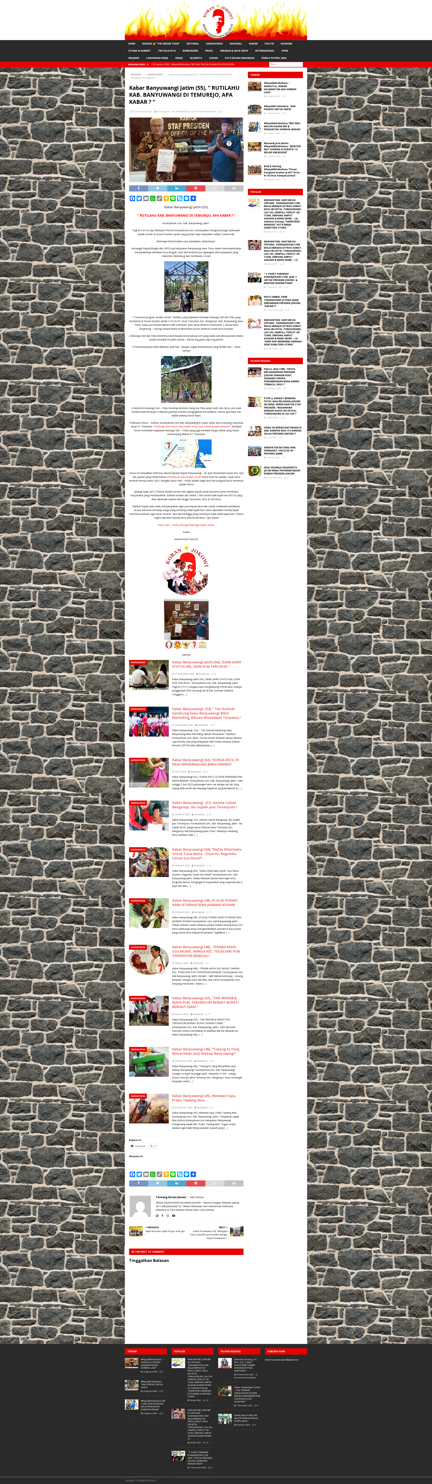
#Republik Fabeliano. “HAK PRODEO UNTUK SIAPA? (280, 108)
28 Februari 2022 (183, 1060)
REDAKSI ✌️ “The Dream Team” (161, 43)
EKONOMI (286, 43)
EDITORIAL (193, 43)
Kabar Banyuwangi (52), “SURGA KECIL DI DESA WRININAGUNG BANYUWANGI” (205, 762)
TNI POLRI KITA (167, 50)
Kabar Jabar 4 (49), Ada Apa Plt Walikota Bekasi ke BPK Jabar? (246, 1418)
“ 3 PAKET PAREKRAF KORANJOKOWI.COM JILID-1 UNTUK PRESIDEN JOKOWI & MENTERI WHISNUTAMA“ (280, 278)
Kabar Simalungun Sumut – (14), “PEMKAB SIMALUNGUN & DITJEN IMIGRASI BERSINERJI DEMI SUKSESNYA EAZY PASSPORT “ (247, 1394)
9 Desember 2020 (274, 477)
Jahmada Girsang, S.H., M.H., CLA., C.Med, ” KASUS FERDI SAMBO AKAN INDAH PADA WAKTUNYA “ (245, 1365)
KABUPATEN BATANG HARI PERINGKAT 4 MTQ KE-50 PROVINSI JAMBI (279, 450)
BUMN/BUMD (190, 50)
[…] (185, 694)
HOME (131, 43)
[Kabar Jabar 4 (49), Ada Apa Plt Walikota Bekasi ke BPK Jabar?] (225, 1419)
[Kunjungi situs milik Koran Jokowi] (157, 1215)
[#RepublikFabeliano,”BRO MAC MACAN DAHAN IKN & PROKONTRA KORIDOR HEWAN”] (254, 127)
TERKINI (255, 74)
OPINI (284, 50)
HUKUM (253, 43)
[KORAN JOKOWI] (216, 38)
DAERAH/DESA (214, 43)
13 (283, 264)
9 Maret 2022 (181, 963)
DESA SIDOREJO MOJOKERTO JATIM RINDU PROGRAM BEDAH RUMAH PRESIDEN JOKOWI (282, 470)
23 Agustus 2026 (273, 96)
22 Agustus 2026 (273, 113)
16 (283, 231)
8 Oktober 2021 (273, 457)
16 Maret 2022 (182, 865)
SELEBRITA (196, 58)
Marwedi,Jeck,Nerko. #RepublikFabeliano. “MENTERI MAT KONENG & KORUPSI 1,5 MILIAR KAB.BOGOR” (282, 148)
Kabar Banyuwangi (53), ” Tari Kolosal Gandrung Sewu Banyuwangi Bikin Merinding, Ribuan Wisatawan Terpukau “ (206, 713)
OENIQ (179, 58)
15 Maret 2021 (272, 417)
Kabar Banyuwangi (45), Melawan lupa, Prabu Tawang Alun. (204, 1097)
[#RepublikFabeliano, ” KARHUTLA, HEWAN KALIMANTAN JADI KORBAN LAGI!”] (254, 87)
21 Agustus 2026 (273, 156)
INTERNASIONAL (265, 50)
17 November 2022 (184, 673)
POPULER (255, 191)
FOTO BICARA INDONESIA (239, 58)
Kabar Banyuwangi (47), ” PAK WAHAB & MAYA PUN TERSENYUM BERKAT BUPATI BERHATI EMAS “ (205, 1002)
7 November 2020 (274, 287)
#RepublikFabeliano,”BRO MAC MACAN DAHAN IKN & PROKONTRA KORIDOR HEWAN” (282, 126)
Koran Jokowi (163, 111)
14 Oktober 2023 (273, 388)
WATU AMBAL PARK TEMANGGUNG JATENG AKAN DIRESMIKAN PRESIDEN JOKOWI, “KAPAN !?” (282, 301)
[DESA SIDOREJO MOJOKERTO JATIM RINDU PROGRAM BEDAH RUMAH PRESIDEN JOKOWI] (254, 471)
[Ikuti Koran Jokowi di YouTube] (172, 1215)
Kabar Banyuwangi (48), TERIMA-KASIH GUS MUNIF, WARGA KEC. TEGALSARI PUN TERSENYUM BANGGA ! (206, 951)
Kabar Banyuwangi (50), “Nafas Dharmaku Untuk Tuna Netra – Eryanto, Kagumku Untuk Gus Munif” (207, 853)
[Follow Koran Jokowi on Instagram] (166, 1215)
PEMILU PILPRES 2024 (273, 58)
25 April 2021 (272, 348)
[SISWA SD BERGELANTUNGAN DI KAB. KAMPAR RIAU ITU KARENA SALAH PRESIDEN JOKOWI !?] (254, 431)
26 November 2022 (245, 1374)
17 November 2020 (274, 310)
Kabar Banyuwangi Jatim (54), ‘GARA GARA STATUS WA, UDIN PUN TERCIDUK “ (206, 664)
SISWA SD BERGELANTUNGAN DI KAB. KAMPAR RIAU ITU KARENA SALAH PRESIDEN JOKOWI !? (283, 430)
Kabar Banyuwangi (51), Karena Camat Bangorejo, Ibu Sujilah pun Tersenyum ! (204, 804)
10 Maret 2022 (182, 912)
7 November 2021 (244, 1405)
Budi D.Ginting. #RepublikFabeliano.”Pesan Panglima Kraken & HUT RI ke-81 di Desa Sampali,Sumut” (282, 171)
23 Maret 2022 (182, 814)
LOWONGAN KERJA (157, 58)
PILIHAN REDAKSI (260, 360)
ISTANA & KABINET (139, 50)
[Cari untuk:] (286, 64)
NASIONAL (236, 43)
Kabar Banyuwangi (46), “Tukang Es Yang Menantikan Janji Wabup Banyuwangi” (205, 1051)
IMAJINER (133, 58)
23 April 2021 (272, 264)
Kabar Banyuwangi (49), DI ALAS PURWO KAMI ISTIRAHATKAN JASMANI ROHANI (205, 902)
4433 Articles (197, 1197)
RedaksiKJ (204, 673)
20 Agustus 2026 (273, 179)
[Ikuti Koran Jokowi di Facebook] (161, 1215)
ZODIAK (213, 58)
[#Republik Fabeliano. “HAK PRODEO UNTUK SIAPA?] (254, 110)
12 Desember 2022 (142, 111)
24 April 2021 (272, 231)
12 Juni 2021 (271, 437)
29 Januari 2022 (243, 1424)
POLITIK (269, 43)
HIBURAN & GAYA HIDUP (234, 50)
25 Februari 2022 (183, 1107)
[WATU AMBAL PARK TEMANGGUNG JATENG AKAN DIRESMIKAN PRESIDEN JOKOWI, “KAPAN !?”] (254, 300)
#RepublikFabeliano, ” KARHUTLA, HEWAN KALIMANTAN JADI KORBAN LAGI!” (280, 87)
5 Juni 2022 (180, 771)
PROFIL (209, 50)
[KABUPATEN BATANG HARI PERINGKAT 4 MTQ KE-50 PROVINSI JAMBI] (254, 451)
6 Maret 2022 (181, 1014)
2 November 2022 (184, 724)
